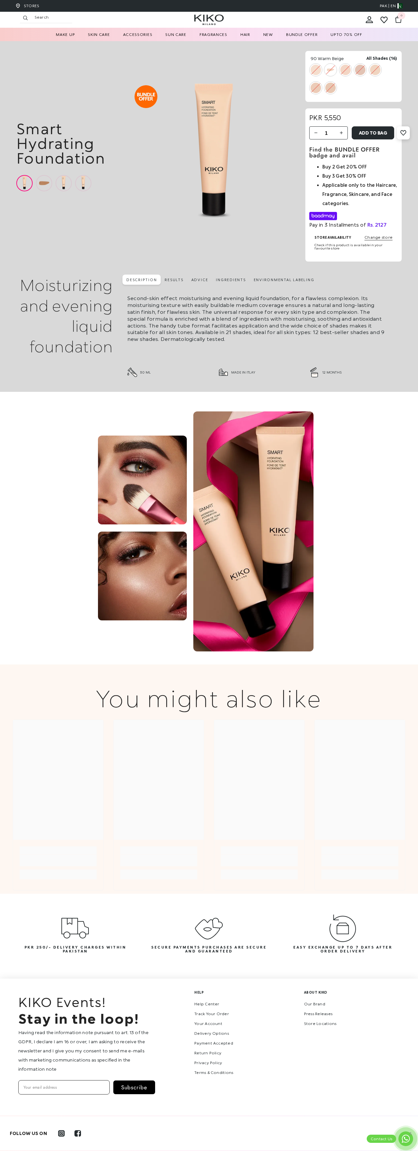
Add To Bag (373, 133)
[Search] (82, 17)
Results (174, 280)
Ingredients (231, 280)
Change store (378, 237)
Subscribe (134, 1087)
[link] (58, 860)
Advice (199, 280)
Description (141, 280)
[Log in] (369, 20)
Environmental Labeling (284, 280)
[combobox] (51, 17)
